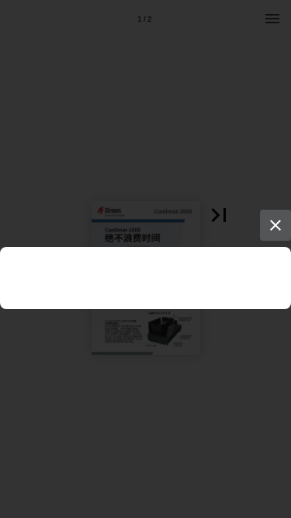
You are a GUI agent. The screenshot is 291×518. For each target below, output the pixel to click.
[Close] (275, 225)
